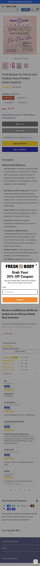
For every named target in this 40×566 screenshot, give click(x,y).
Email (4, 287)
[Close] (36, 264)
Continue (20, 300)
